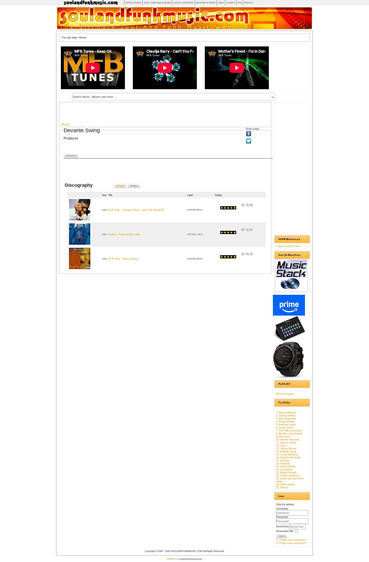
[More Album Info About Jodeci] (79, 244)
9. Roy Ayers (283, 436)
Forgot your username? (293, 539)
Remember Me (284, 531)
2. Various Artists (285, 415)
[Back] (66, 124)
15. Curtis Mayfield (287, 454)
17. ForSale (283, 460)
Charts (230, 2)
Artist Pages (133, 2)
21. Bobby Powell (286, 472)
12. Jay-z (281, 445)
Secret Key (282, 526)
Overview (71, 155)
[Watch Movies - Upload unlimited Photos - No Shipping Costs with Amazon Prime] (289, 314)
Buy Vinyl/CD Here (290, 246)
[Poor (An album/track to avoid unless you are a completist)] (221, 207)
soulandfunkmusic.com (191, 559)
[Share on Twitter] (249, 141)
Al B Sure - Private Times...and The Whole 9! (136, 210)
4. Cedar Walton (285, 421)
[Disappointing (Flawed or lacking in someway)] (223, 207)
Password (282, 517)
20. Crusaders (284, 469)
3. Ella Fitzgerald (286, 418)
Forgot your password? (293, 543)
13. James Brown (286, 448)
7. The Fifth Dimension (289, 430)
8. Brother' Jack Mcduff (289, 433)
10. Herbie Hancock (287, 439)
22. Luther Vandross (287, 475)
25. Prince (282, 487)
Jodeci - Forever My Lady (124, 234)
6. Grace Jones (285, 427)
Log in (281, 536)
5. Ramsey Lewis (286, 424)
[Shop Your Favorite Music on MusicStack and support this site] (291, 290)
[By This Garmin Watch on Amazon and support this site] (289, 377)
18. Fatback (283, 463)
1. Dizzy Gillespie (286, 412)
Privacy (248, 2)
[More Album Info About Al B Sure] (79, 220)
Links (221, 2)
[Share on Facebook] (249, 133)
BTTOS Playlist (284, 394)
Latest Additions (183, 2)
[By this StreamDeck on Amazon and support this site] (289, 340)
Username (282, 508)
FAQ (239, 2)
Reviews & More (205, 2)
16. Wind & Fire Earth (288, 457)
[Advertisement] (139, 114)
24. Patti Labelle (285, 484)
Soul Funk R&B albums (157, 2)
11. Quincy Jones (286, 442)
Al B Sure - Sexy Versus (123, 258)
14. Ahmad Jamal (286, 451)
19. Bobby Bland (285, 466)
